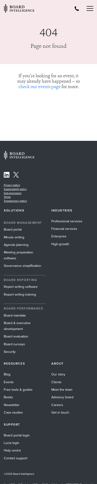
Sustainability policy (15, 189)
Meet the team (61, 389)
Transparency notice (15, 201)
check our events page (39, 87)
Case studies (13, 412)
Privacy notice (12, 185)
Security (10, 351)
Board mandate (15, 315)
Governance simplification (22, 265)
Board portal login (17, 435)
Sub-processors (12, 193)
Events (9, 382)
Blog (7, 374)
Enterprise (58, 236)
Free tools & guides (18, 389)
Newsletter (12, 405)
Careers (57, 405)
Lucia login (11, 442)
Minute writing (14, 237)
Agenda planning (16, 244)
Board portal (13, 229)
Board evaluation (16, 336)
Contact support (15, 458)
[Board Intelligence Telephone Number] (76, 8)
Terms (7, 197)
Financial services (64, 228)
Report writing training (20, 294)
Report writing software (21, 286)
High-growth (60, 244)
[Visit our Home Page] (19, 8)
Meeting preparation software (18, 255)
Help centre (12, 450)
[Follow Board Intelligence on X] (16, 175)
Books (8, 397)
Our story (58, 374)
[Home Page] (19, 158)
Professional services (66, 221)
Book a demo (48, 478)
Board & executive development (17, 326)
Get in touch (60, 412)
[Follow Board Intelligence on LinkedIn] (6, 175)
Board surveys (14, 344)
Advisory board (62, 397)
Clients (56, 382)
